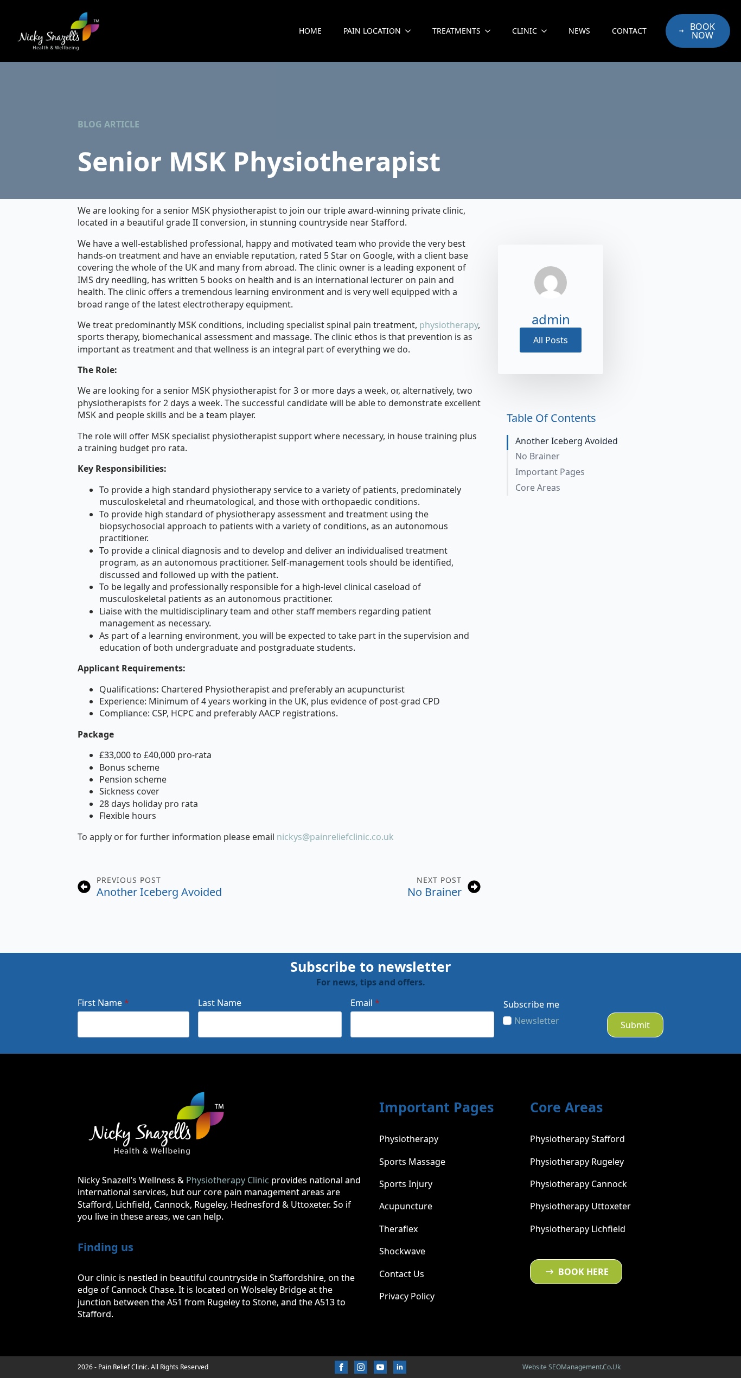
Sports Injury (405, 1184)
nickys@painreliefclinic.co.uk (335, 837)
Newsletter (536, 1021)
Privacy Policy (407, 1296)
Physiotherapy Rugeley (577, 1162)
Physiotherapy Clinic (227, 1180)
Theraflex (398, 1229)
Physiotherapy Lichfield (577, 1229)
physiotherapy (448, 325)
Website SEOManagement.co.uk (571, 1366)
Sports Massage (412, 1162)
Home (310, 30)
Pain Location (372, 30)
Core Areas (537, 488)
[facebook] (341, 1367)
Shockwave (402, 1251)
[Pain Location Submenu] (411, 31)
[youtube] (380, 1367)
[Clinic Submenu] (547, 31)
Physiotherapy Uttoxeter (580, 1206)
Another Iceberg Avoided (566, 441)
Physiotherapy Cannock (578, 1184)
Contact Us (401, 1274)
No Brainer (537, 456)
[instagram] (360, 1367)
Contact (629, 30)
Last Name (219, 1002)
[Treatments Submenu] (491, 31)
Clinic (524, 30)
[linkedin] (399, 1367)
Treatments (456, 30)
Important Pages (550, 472)
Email (365, 1002)
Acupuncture (405, 1206)
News (579, 30)
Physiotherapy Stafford (577, 1139)
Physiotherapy (408, 1139)
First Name (103, 1002)
